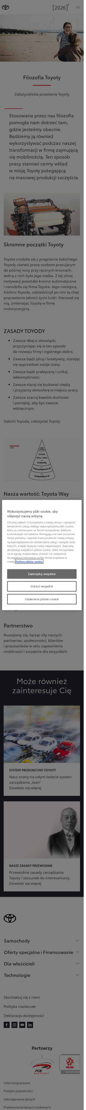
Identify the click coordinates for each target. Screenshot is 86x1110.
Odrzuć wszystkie (42, 586)
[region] (42, 555)
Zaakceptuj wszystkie (41, 574)
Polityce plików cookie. (29, 561)
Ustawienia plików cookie (42, 599)
